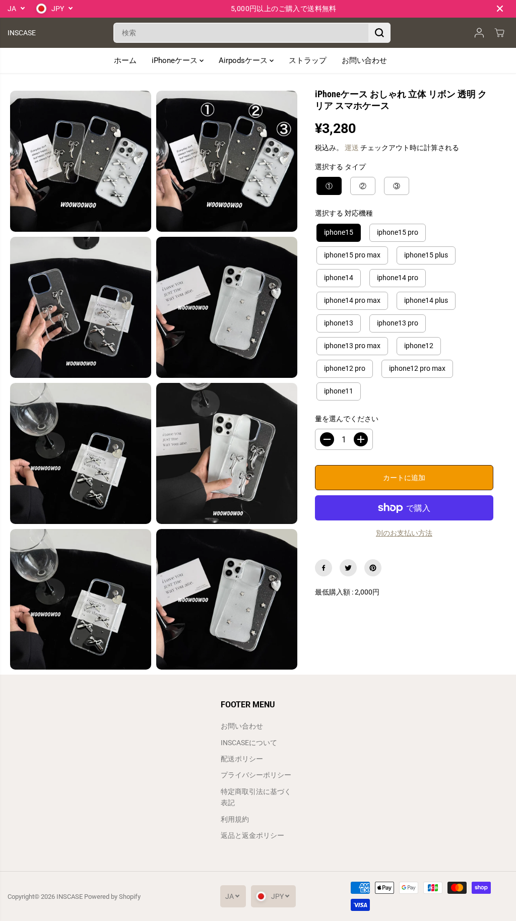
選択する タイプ (340, 167)
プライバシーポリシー (256, 775)
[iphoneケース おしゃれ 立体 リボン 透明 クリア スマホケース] (80, 161)
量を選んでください (346, 419)
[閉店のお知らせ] (499, 8)
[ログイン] (479, 33)
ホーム (125, 60)
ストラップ (308, 60)
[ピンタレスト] (372, 567)
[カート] (499, 33)
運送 (352, 148)
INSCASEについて (249, 743)
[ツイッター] (348, 567)
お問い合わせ (364, 60)
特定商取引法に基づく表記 (256, 797)
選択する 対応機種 (344, 213)
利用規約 (235, 819)
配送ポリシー (242, 759)
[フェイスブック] (323, 567)
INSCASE (69, 896)
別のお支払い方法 (404, 533)
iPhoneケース (176, 60)
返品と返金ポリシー (252, 835)
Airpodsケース (244, 60)
